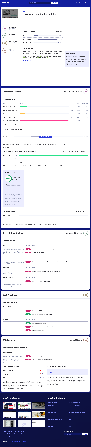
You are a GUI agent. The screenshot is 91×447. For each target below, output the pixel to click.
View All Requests (45, 136)
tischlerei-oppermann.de (75, 405)
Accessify (7, 3)
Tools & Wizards (80, 2)
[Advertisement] (55, 24)
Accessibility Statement (9, 433)
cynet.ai (71, 426)
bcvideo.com (51, 416)
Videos (4, 431)
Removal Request (20, 433)
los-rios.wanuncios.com (75, 402)
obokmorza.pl (72, 423)
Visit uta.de (27, 61)
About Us (87, 2)
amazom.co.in (72, 409)
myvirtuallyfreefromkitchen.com (77, 412)
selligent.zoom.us (52, 402)
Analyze (55, 2)
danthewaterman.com (74, 416)
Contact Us (17, 431)
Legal (22, 431)
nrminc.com (51, 405)
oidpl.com (71, 419)
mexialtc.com (51, 409)
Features (10, 431)
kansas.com (51, 423)
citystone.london (52, 426)
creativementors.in (52, 412)
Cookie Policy (15, 436)
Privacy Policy (6, 436)
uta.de (24, 12)
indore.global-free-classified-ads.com (57, 419)
